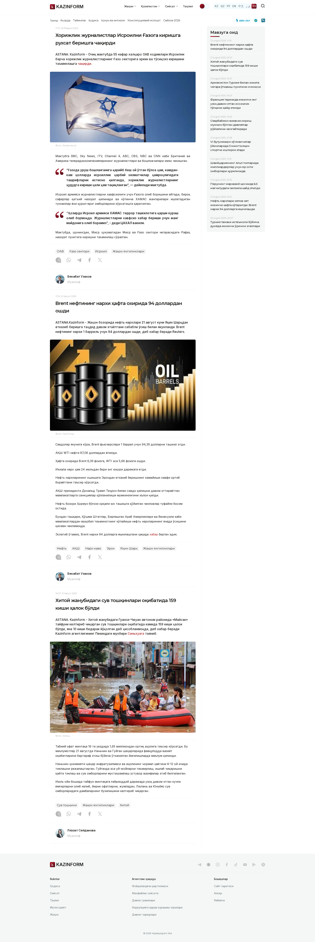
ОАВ (60, 251)
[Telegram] (79, 260)
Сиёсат (55, 893)
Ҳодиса (93, 20)
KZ (216, 6)
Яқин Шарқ (128, 548)
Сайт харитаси (224, 886)
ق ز (248, 6)
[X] (100, 260)
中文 (241, 6)
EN (234, 6)
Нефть (62, 548)
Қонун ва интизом (113, 20)
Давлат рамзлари (143, 900)
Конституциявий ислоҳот (144, 20)
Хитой (124, 805)
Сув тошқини (67, 805)
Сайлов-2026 (171, 20)
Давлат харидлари (144, 914)
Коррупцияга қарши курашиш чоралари (157, 907)
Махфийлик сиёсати (145, 893)
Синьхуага (136, 633)
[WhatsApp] (69, 260)
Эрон (111, 548)
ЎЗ (254, 6)
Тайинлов (79, 20)
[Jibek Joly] (244, 20)
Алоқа (218, 893)
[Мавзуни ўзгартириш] (204, 6)
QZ (223, 6)
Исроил (101, 251)
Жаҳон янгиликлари (128, 251)
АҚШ (76, 548)
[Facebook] (89, 260)
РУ (228, 6)
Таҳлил (188, 6)
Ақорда (65, 20)
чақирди (84, 64)
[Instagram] (58, 260)
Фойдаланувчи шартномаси (150, 886)
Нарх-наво (93, 548)
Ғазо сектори (79, 251)
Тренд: (54, 20)
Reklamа (219, 900)
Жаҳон (54, 914)
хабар (154, 534)
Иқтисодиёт (58, 907)
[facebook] (227, 864)
